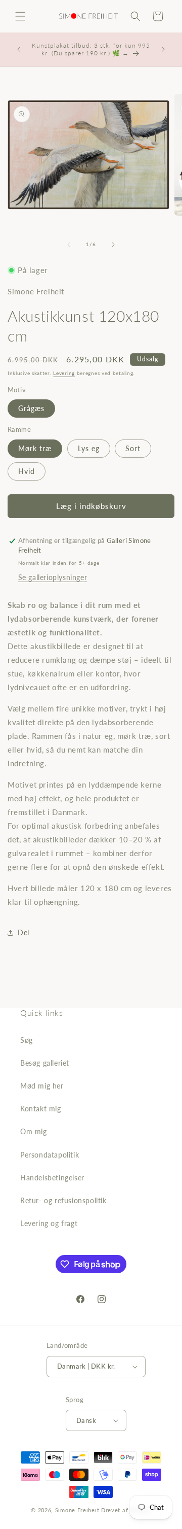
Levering (64, 373)
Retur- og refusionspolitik (63, 1200)
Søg (26, 1040)
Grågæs (31, 408)
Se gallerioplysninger (52, 577)
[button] (20, 16)
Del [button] (23, 932)
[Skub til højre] (113, 244)
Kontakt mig (40, 1108)
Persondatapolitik (49, 1154)
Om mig (33, 1131)
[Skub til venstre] (69, 244)
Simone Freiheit (77, 1510)
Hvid (26, 471)
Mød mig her (42, 1085)
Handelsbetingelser (52, 1177)
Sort (133, 448)
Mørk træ (35, 448)
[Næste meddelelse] (163, 49)
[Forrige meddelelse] (19, 49)
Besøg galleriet (44, 1063)
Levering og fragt (48, 1223)
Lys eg (89, 448)
